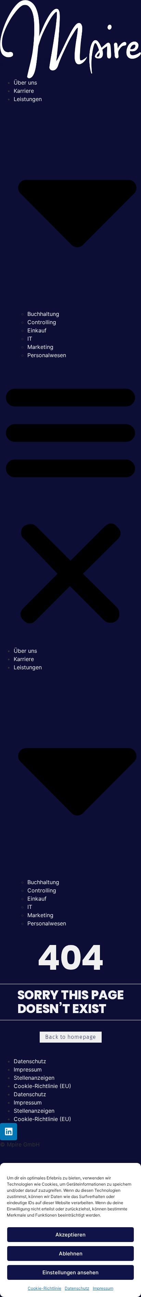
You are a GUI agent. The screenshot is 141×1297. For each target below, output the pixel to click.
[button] (70, 503)
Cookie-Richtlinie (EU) (42, 1085)
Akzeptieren (70, 1234)
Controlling (41, 322)
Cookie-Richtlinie (44, 1288)
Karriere (24, 90)
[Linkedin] (8, 1131)
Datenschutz (77, 1288)
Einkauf (37, 330)
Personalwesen (46, 355)
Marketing (40, 346)
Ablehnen (70, 1253)
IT (29, 338)
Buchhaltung (43, 313)
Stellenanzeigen (34, 1077)
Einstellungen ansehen (70, 1272)
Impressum (103, 1288)
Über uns (25, 82)
